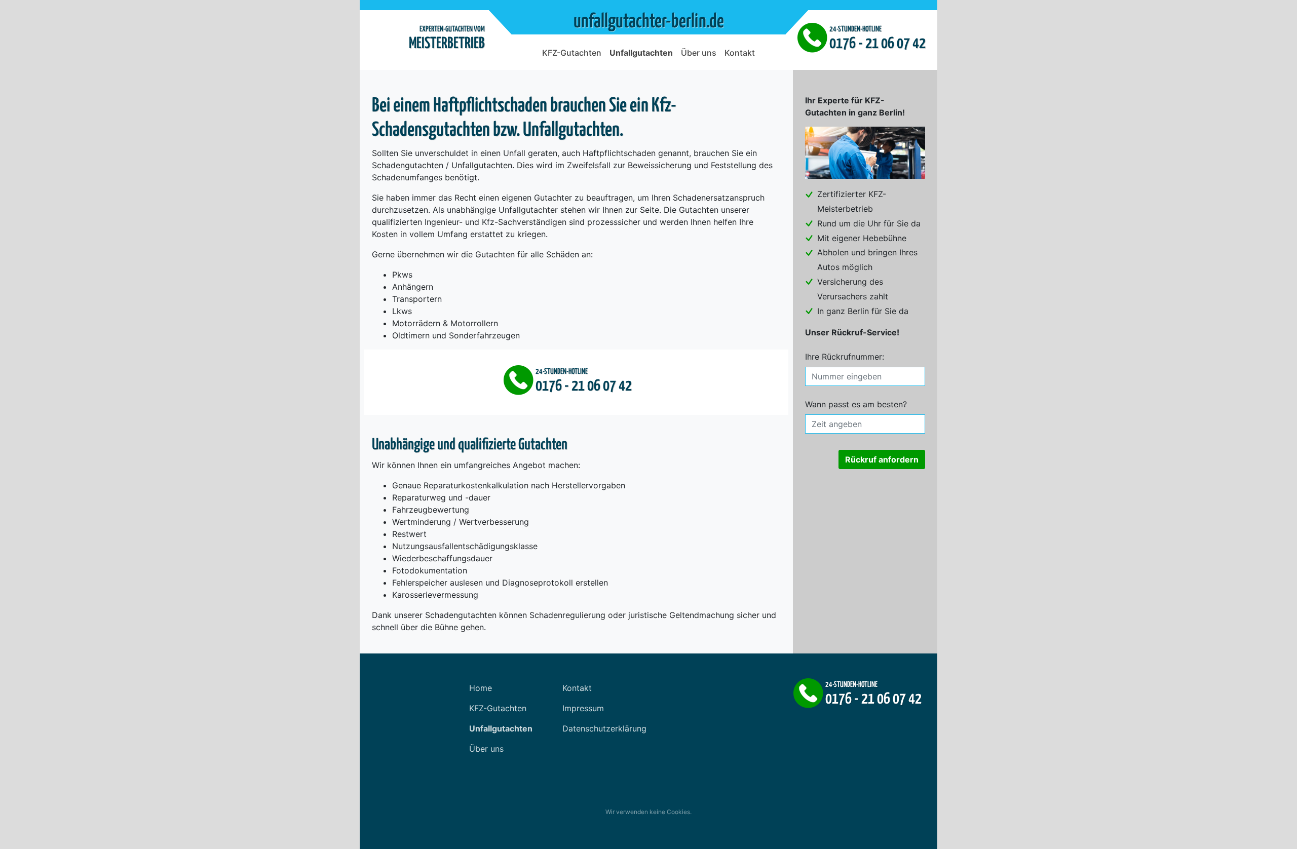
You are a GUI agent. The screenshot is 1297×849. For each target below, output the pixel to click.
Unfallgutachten (641, 53)
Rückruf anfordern (882, 459)
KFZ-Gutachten (571, 53)
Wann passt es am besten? (856, 404)
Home (480, 688)
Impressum (583, 708)
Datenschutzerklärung (604, 728)
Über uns (698, 53)
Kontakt (739, 53)
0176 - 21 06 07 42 (877, 43)
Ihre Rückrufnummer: (844, 357)
